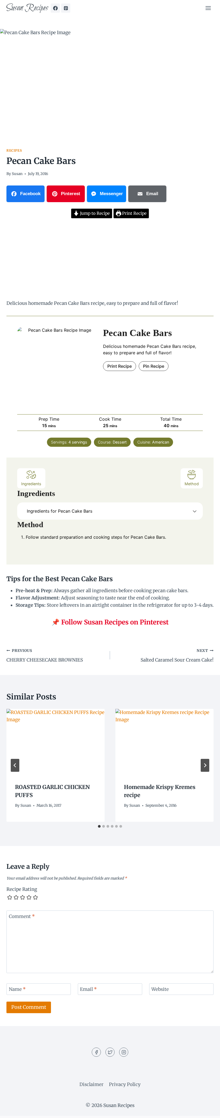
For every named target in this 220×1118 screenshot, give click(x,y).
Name (17, 989)
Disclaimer (91, 1084)
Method (192, 483)
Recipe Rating (21, 889)
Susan (17, 174)
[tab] (99, 826)
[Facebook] (55, 8)
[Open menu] (208, 8)
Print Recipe (133, 213)
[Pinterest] (65, 8)
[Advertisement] (110, 260)
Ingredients (31, 483)
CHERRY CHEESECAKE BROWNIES (44, 655)
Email (88, 989)
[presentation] (55, 741)
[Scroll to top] (206, 1109)
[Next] (205, 765)
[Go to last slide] (15, 765)
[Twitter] (110, 1052)
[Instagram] (123, 1052)
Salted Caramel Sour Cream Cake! (177, 655)
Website (160, 989)
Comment (22, 916)
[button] (194, 511)
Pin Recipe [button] (153, 366)
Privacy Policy (125, 1084)
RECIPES (14, 150)
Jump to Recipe (94, 213)
